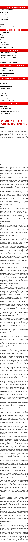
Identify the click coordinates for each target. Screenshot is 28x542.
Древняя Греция (4, 12)
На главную (3, 4)
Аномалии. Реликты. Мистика (8, 62)
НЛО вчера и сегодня (6, 60)
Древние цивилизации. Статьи (8, 27)
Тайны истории (14, 30)
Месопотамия (4, 22)
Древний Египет (4, 14)
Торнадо (8, 88)
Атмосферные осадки (6, 86)
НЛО (1, 52)
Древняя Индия (4, 17)
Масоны (2, 37)
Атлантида (3, 42)
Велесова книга (4, 44)
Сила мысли (3, 75)
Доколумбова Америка (6, 9)
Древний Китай (4, 19)
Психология (3, 68)
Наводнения (3, 83)
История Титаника (5, 32)
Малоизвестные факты (6, 47)
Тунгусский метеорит (6, 35)
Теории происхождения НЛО (8, 55)
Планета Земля (4, 116)
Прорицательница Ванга (7, 73)
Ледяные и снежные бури (7, 100)
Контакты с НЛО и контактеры (8, 57)
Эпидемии (3, 93)
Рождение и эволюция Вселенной (9, 111)
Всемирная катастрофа (6, 39)
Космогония (3, 106)
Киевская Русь (4, 24)
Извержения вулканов (6, 81)
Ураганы (2, 91)
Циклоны (7, 91)
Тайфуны (2, 88)
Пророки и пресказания (6, 70)
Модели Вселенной (5, 108)
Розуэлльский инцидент (10, 52)
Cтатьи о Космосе (5, 113)
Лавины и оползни (5, 98)
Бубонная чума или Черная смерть (13, 122)
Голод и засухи (4, 95)
